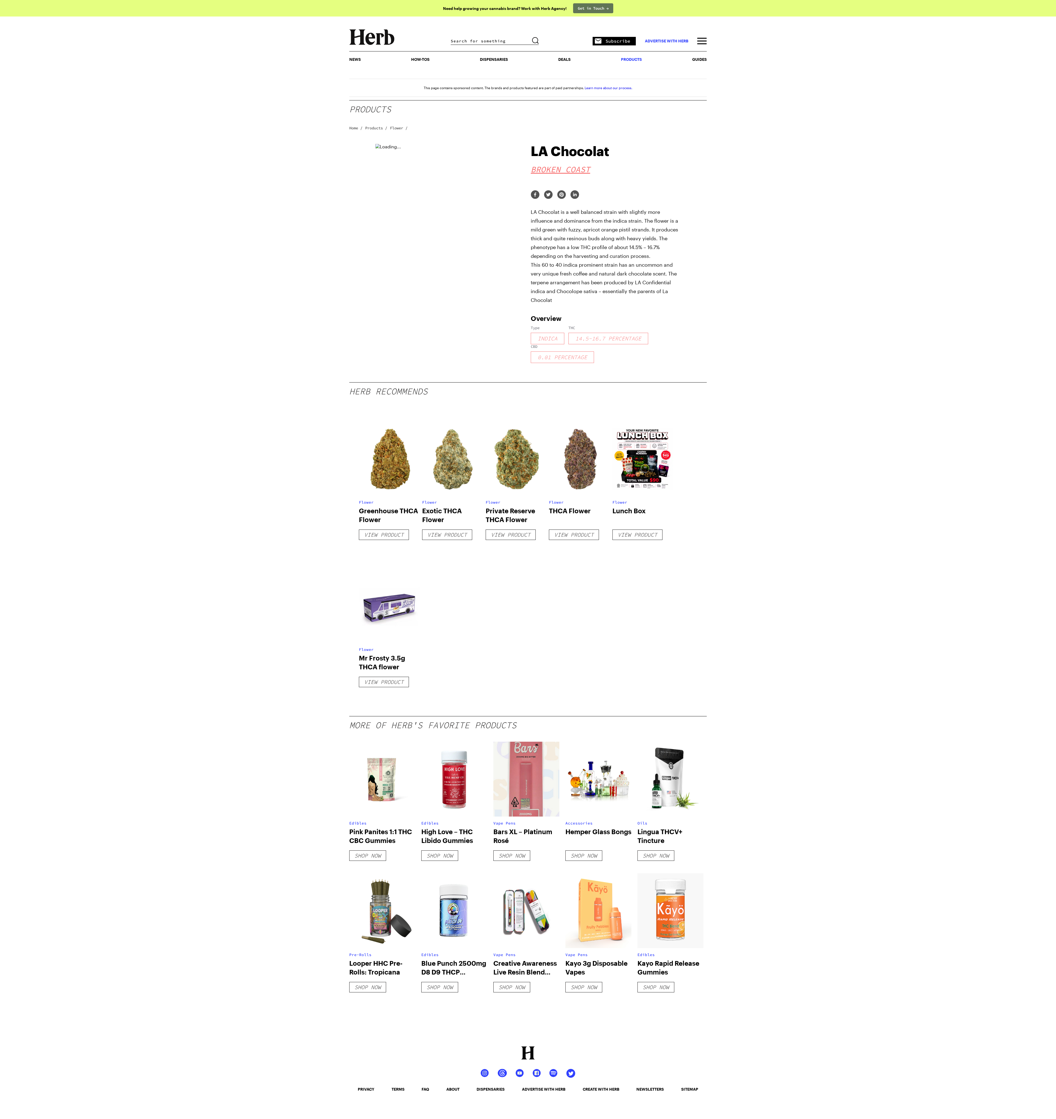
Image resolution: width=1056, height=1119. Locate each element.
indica (547, 338)
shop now (367, 855)
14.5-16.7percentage (608, 338)
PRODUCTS (631, 59)
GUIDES (699, 59)
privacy (366, 1089)
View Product (384, 534)
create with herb (601, 1089)
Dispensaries (494, 59)
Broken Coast (560, 169)
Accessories (579, 823)
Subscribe (618, 41)
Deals (564, 59)
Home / (355, 128)
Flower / (399, 128)
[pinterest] (561, 195)
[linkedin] (574, 195)
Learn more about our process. (608, 88)
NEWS (355, 59)
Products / (376, 128)
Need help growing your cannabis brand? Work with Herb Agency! (504, 8)
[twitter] (548, 195)
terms (398, 1089)
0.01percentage (562, 357)
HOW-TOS (420, 59)
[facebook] (535, 195)
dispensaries (491, 1089)
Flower (366, 502)
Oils (642, 823)
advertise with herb (666, 41)
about (453, 1089)
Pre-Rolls (360, 954)
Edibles (358, 823)
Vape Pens (504, 823)
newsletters (650, 1089)
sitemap (689, 1089)
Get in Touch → (593, 8)
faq (425, 1089)
